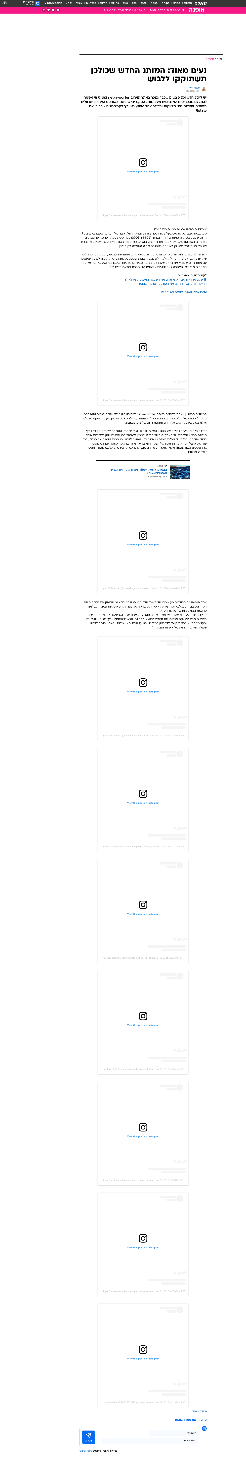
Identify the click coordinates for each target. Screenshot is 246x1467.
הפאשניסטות (173, 10)
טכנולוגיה (91, 3)
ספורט (176, 3)
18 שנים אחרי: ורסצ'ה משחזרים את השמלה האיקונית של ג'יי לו (166, 279)
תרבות (154, 3)
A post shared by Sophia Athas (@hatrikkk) (125, 957)
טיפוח (153, 10)
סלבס (144, 3)
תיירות (103, 3)
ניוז (183, 10)
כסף (134, 3)
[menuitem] (186, 3)
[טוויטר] (49, 10)
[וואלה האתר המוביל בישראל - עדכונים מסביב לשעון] (201, 3)
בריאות (115, 3)
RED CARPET (141, 10)
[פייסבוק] (44, 10)
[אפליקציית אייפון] (53, 10)
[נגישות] (5, 3)
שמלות (195, 1411)
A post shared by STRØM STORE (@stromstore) (125, 1402)
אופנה (79, 3)
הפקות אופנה (124, 10)
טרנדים (161, 10)
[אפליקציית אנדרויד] (58, 10)
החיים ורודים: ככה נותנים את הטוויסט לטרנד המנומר (172, 284)
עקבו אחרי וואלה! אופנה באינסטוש (184, 292)
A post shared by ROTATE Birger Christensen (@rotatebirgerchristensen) (112, 215)
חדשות (188, 3)
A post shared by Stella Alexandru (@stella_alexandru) (122, 1069)
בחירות (165, 3)
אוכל (125, 3)
